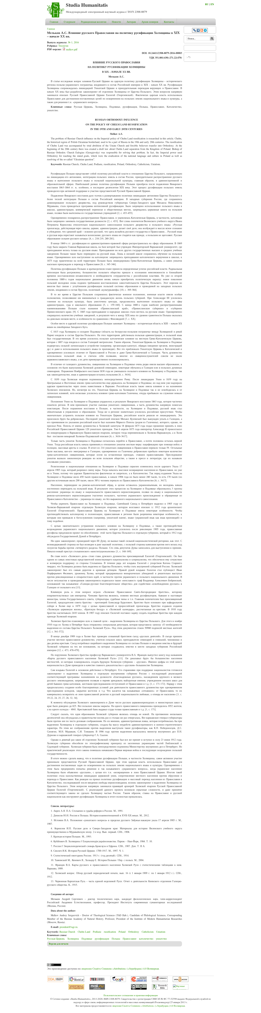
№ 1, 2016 (73, 42)
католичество (146, 938)
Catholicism (148, 931)
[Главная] (55, 16)
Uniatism (160, 931)
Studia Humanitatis (87, 5)
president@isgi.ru (68, 927)
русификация (102, 938)
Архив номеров (150, 21)
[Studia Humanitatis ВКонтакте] (198, 30)
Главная (54, 21)
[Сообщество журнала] (195, 30)
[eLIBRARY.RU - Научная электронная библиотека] (139, 981)
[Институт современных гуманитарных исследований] (76, 988)
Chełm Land (84, 931)
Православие (129, 938)
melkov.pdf (71, 49)
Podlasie (97, 931)
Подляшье (86, 938)
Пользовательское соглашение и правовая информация (131, 995)
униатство (161, 938)
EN (212, 4)
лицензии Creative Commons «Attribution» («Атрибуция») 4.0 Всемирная (120, 968)
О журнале (69, 21)
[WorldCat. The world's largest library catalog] (76, 981)
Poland (122, 931)
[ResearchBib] (160, 988)
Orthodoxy (133, 931)
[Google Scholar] (118, 981)
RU (207, 4)
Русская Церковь (56, 938)
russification (110, 931)
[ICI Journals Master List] (160, 981)
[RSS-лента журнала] (201, 30)
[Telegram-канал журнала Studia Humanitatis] (205, 30)
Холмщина (73, 938)
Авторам (131, 21)
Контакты (169, 21)
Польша (116, 938)
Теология (63, 45)
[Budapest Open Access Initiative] (180, 981)
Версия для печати (58, 943)
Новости (116, 21)
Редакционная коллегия (93, 21)
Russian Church (67, 931)
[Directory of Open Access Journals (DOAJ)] (55, 981)
